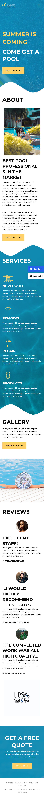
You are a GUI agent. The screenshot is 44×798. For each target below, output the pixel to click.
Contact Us (22, 766)
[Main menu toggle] (39, 5)
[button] (13, 70)
